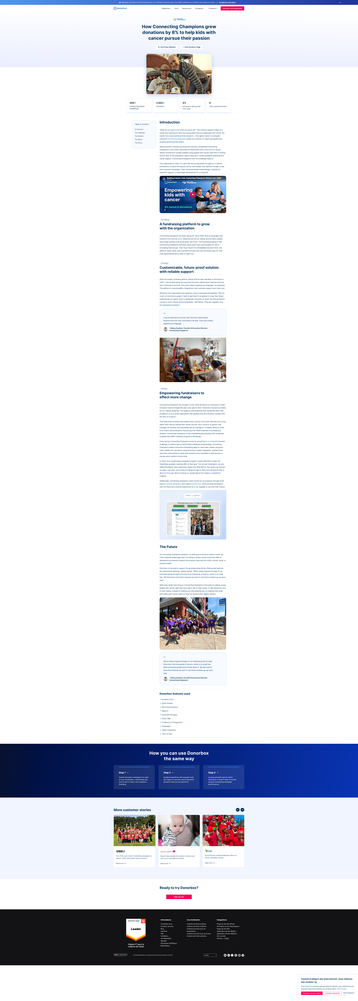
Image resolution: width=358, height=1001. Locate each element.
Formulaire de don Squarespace (228, 926)
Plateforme (166, 8)
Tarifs (176, 8)
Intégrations (222, 920)
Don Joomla (221, 936)
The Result (138, 139)
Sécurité (164, 941)
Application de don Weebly (226, 931)
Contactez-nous (166, 924)
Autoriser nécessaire (332, 993)
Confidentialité (166, 938)
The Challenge (140, 133)
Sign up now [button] (179, 897)
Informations (166, 920)
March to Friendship (210, 441)
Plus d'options (348, 993)
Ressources (186, 8)
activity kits (196, 484)
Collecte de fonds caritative (197, 936)
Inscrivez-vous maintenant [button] (232, 8)
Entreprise (198, 8)
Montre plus (341, 989)
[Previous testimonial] (242, 810)
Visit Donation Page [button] (192, 47)
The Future (138, 143)
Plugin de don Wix (223, 929)
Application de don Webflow (227, 934)
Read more (120, 863)
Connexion (212, 8)
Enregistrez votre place (227, 2)
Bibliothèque (165, 946)
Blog (162, 929)
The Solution (139, 136)
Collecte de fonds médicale (196, 926)
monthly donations (173, 484)
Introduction (139, 129)
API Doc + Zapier (223, 938)
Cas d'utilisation (193, 920)
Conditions (164, 936)
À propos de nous (167, 926)
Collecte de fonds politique (196, 924)
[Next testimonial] (238, 810)
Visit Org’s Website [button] (168, 47)
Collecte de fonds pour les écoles (199, 934)
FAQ (162, 934)
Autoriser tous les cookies (312, 993)
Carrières (164, 931)
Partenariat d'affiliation (169, 943)
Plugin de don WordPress (226, 924)
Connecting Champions (177, 139)
